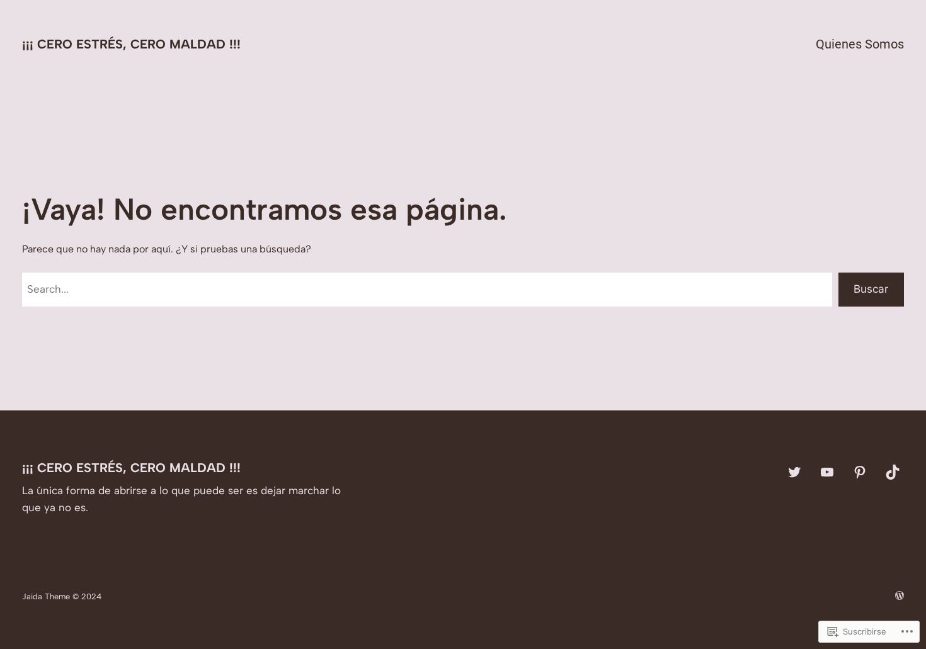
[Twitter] (794, 472)
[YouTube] (827, 472)
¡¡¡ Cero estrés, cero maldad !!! (131, 44)
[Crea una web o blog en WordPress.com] (899, 596)
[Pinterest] (860, 472)
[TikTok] (892, 472)
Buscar (871, 289)
